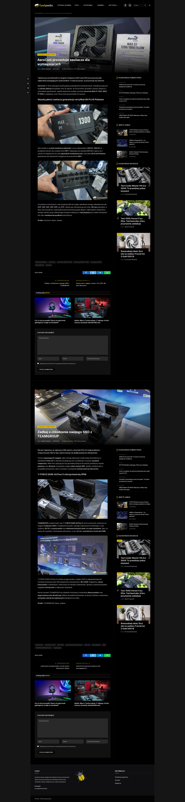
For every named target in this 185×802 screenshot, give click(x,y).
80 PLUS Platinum (41, 262)
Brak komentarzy (68, 69)
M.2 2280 (60, 645)
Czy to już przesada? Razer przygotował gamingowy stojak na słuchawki (50, 322)
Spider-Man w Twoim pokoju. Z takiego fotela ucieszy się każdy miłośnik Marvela (91, 322)
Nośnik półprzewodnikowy (74, 645)
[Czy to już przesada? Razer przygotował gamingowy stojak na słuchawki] (53, 308)
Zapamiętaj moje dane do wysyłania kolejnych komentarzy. (58, 363)
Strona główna (64, 5)
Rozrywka (88, 5)
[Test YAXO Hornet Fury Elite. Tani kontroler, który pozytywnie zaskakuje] (133, 209)
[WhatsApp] (28, 92)
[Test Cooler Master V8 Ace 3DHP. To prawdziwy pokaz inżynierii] (133, 176)
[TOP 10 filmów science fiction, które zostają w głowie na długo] (122, 132)
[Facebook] (28, 79)
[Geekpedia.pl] (44, 5)
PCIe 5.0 (87, 645)
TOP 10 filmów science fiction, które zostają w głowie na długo (139, 131)
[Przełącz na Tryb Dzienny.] (149, 5)
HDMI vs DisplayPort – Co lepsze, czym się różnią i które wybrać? (139, 142)
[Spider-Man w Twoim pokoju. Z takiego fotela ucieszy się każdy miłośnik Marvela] (92, 308)
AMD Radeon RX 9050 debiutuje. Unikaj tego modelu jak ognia (133, 116)
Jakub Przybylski (46, 69)
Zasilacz (48, 265)
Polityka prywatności (121, 777)
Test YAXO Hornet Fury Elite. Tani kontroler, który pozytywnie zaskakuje (133, 221)
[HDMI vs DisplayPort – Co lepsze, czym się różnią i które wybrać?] (122, 142)
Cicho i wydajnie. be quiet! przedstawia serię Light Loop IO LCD (134, 100)
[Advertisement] (73, 241)
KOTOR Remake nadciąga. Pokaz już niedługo (133, 93)
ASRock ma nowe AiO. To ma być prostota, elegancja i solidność (132, 85)
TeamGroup (57, 648)
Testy (120, 168)
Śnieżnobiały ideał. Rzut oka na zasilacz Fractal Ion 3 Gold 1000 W (133, 254)
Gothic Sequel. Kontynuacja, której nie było (138, 153)
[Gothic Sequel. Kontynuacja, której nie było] (122, 154)
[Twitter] (28, 83)
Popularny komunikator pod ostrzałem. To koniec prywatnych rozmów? (134, 108)
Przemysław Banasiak (131, 194)
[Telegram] (28, 88)
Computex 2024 (96, 262)
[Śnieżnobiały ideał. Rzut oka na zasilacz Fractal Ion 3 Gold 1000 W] (133, 242)
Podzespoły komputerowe (46, 54)
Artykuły (113, 5)
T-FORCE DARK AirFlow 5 (43, 648)
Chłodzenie (39, 645)
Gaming (100, 5)
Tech (77, 5)
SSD (104, 645)
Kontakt (117, 780)
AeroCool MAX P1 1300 (81, 262)
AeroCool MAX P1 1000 (64, 262)
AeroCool (52, 262)
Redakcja (118, 783)
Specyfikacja (40, 265)
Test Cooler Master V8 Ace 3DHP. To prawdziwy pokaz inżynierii (133, 188)
